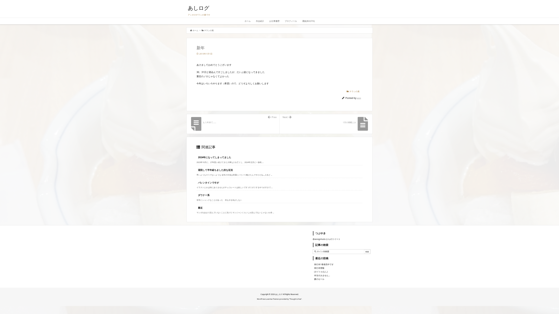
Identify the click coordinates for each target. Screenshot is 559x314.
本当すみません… (322, 275)
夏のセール (319, 279)
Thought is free (295, 299)
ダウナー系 (204, 195)
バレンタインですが (208, 182)
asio (359, 98)
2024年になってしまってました (214, 157)
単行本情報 (319, 268)
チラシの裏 (209, 30)
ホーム (195, 30)
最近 (200, 207)
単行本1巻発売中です (324, 264)
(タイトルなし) (321, 271)
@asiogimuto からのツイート (326, 239)
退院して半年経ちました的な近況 (215, 170)
